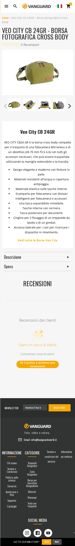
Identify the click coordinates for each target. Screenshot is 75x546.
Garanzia (11, 486)
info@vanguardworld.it (44, 439)
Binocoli (32, 491)
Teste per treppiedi (32, 504)
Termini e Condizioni (12, 470)
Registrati (59, 408)
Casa (5, 18)
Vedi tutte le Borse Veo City (37, 240)
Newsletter (11, 408)
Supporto (11, 500)
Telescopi (32, 497)
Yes (46, 542)
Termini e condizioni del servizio (51, 456)
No (57, 542)
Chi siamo (12, 463)
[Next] (69, 106)
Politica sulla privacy (12, 478)
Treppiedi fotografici (32, 464)
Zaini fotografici (32, 472)
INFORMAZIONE (12, 452)
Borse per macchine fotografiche (32, 483)
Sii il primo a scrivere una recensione (37, 364)
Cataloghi (12, 506)
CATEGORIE (32, 452)
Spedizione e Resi (12, 493)
